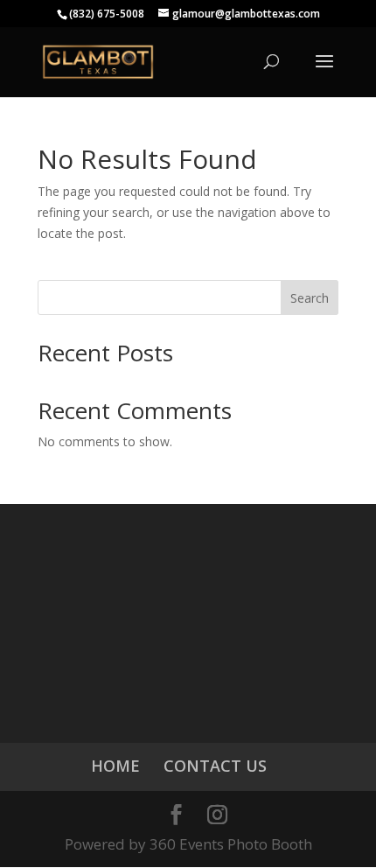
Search (309, 298)
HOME (115, 765)
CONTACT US (215, 765)
